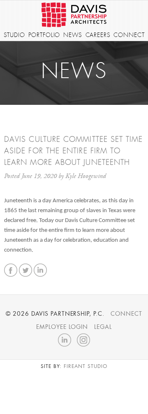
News (72, 35)
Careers (98, 35)
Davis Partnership (74, 14)
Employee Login (62, 327)
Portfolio (44, 35)
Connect (128, 35)
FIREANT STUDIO (85, 366)
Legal (103, 327)
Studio (14, 35)
